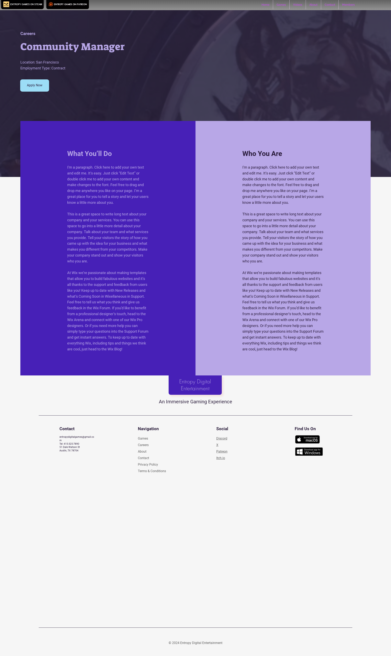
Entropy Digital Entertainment (195, 385)
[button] (281, 4)
